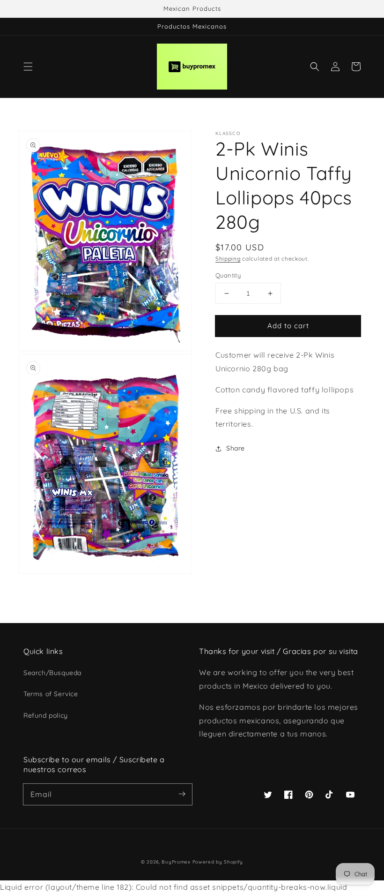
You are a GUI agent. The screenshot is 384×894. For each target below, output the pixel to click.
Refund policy (45, 715)
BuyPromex (176, 862)
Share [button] (235, 448)
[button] (28, 66)
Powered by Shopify (218, 862)
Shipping (228, 258)
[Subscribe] (181, 794)
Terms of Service (50, 694)
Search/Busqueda (52, 673)
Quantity (228, 275)
